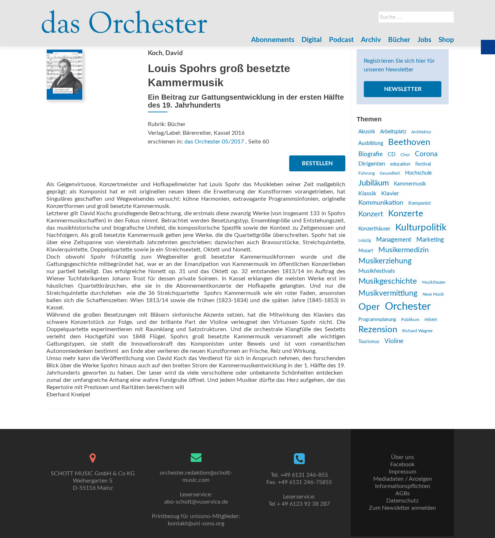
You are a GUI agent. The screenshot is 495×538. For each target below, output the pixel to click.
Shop (446, 40)
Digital (311, 40)
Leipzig (364, 240)
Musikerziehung (385, 261)
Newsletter (402, 89)
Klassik (367, 193)
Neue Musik (433, 294)
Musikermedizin (403, 250)
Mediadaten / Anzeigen (402, 479)
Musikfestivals (376, 271)
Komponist (419, 203)
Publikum (410, 319)
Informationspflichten (402, 486)
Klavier (390, 193)
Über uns (402, 457)
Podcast (341, 40)
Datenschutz (402, 501)
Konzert (370, 214)
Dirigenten (371, 164)
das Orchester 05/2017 (214, 142)
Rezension (377, 329)
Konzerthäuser (374, 229)
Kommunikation (380, 202)
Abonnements (272, 40)
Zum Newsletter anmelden (402, 508)
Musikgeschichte (387, 281)
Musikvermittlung (387, 293)
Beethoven (409, 142)
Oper (369, 307)
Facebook (402, 464)
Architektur (421, 132)
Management (393, 240)
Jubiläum (373, 183)
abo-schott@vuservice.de (196, 502)
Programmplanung (377, 319)
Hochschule (418, 173)
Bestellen (317, 163)
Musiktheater (434, 282)
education (400, 164)
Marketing (430, 240)
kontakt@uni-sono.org (196, 523)
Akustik (366, 131)
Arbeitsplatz (393, 131)
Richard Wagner (417, 331)
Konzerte (405, 213)
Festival (423, 164)
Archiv (371, 40)
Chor (405, 155)
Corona (426, 154)
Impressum (402, 472)
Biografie (370, 154)
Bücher (399, 40)
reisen (430, 319)
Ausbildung (370, 143)
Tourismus (368, 341)
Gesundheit (390, 173)
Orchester (408, 306)
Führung (366, 173)
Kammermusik (410, 184)
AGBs (402, 493)
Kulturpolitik (420, 227)
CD (391, 154)
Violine (393, 341)
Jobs (424, 40)
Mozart (365, 250)
